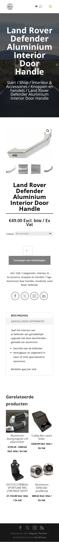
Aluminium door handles (20, 281)
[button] (48, 131)
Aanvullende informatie (27, 321)
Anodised (40, 281)
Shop (24, 82)
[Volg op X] (25, 296)
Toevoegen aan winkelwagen (30, 260)
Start (11, 82)
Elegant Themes (38, 533)
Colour (10, 233)
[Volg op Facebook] (15, 296)
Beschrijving (19, 315)
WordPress (40, 537)
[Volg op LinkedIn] (44, 296)
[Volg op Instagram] (34, 296)
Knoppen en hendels (31, 88)
